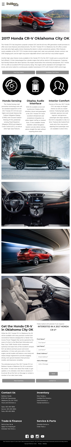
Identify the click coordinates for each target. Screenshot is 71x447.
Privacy (39, 443)
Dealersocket (42, 441)
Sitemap (45, 443)
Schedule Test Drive (52, 72)
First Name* (41, 339)
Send (53, 374)
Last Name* (41, 346)
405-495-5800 (10, 407)
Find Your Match (19, 72)
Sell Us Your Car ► (7, 424)
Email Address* (42, 353)
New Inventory (18, 381)
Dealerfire (32, 441)
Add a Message (42, 361)
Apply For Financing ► (8, 427)
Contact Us (52, 381)
